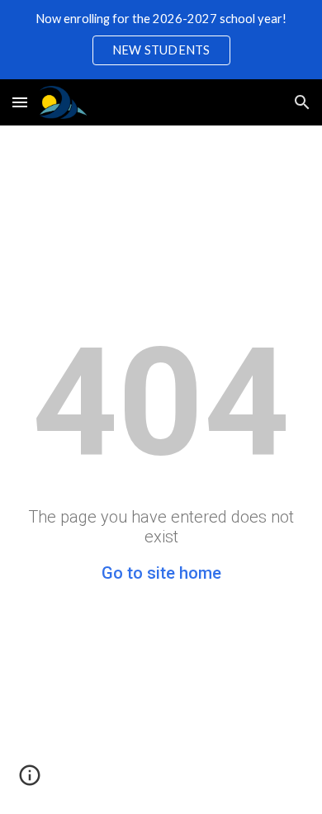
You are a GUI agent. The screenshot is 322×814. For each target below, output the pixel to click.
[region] (161, 39)
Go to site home (161, 573)
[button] (20, 102)
